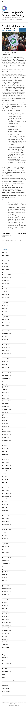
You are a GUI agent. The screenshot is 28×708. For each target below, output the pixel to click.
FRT (18, 705)
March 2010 (5, 614)
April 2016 (5, 423)
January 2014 (5, 490)
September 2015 (6, 440)
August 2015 (5, 443)
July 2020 (4, 311)
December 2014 (6, 465)
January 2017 (5, 398)
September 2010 (6, 597)
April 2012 (5, 543)
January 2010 (5, 619)
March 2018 (5, 367)
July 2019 (4, 336)
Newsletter (5, 668)
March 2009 (5, 647)
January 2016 (5, 429)
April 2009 (5, 644)
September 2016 (6, 409)
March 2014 (5, 485)
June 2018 (5, 361)
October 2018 (5, 356)
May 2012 (4, 541)
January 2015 (5, 462)
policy (4, 677)
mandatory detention (8, 666)
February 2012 (6, 549)
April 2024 (5, 266)
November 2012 (6, 524)
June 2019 (5, 339)
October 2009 (5, 628)
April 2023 (5, 291)
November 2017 (6, 375)
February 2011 (6, 583)
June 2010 (5, 605)
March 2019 (5, 344)
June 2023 (5, 286)
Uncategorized (6, 691)
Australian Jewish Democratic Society (13, 14)
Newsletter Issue (6, 671)
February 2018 (6, 370)
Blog (3, 654)
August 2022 (5, 297)
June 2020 (5, 314)
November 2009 (6, 625)
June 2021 (5, 305)
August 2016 (5, 412)
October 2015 (5, 437)
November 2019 (6, 328)
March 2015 (5, 457)
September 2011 (6, 563)
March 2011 (5, 580)
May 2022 (4, 300)
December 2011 (6, 555)
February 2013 (6, 515)
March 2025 (5, 255)
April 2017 (5, 389)
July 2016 (4, 415)
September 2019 (6, 333)
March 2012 (5, 546)
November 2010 (6, 591)
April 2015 (5, 454)
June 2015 (5, 448)
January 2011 (5, 585)
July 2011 (4, 569)
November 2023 (6, 277)
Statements (5, 685)
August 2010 (5, 599)
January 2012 (5, 552)
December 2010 (6, 588)
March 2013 (5, 513)
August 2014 (5, 473)
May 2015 (4, 451)
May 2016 (4, 420)
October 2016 (5, 406)
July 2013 (4, 501)
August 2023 (5, 283)
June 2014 (5, 479)
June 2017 (5, 387)
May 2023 (4, 288)
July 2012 (4, 535)
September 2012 (6, 529)
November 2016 (6, 403)
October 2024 (5, 260)
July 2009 (4, 636)
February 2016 (6, 426)
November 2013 (6, 496)
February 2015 (6, 459)
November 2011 (6, 557)
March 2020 (5, 319)
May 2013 (4, 507)
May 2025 (4, 252)
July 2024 (4, 263)
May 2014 (4, 482)
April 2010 (5, 611)
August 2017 (5, 381)
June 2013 (5, 504)
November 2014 (6, 468)
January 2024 (5, 272)
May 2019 (4, 342)
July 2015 (4, 445)
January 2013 (5, 518)
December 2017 (6, 373)
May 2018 (4, 364)
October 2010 (5, 594)
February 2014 (6, 487)
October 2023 (5, 280)
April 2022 (5, 302)
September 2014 (6, 471)
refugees (4, 682)
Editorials (5, 657)
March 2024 (5, 269)
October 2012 (5, 527)
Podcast (4, 674)
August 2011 (5, 566)
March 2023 (5, 294)
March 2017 (5, 392)
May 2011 (4, 574)
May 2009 (4, 642)
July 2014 (4, 476)
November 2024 (6, 258)
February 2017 (6, 395)
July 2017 (4, 384)
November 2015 (6, 434)
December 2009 (6, 622)
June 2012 (5, 538)
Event (3, 660)
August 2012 (5, 532)
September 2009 (6, 630)
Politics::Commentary (8, 680)
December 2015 (6, 431)
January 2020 (5, 325)
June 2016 (5, 417)
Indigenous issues (7, 663)
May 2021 (4, 308)
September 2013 (6, 499)
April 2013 (5, 510)
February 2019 (6, 347)
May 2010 (4, 608)
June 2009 (5, 639)
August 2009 (5, 633)
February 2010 (6, 616)
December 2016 (6, 401)
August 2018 (5, 358)
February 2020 (6, 322)
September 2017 (6, 378)
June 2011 (5, 571)
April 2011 (5, 577)
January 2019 (5, 350)
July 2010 (4, 602)
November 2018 (6, 353)
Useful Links (5, 694)
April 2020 (5, 316)
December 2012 (6, 521)
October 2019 (5, 330)
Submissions (5, 688)
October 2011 (5, 560)
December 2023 (6, 274)
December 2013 (6, 493)
